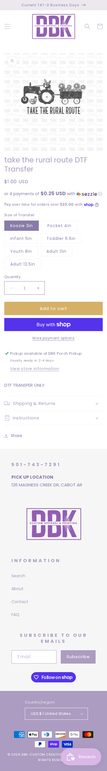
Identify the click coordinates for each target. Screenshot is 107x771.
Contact (19, 602)
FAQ (15, 614)
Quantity (12, 277)
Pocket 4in (59, 226)
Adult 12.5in (22, 264)
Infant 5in (21, 238)
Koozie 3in (21, 226)
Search (18, 576)
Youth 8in (21, 251)
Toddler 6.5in (61, 238)
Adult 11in (56, 251)
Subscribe (78, 657)
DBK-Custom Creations (43, 754)
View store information (34, 369)
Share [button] (16, 435)
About (17, 588)
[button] (7, 26)
